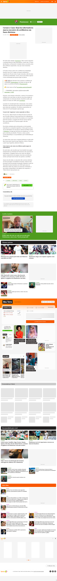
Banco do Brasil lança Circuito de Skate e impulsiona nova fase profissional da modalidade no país (46, 470)
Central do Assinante (45, 1)
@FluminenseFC (23, 84)
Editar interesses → (51, 307)
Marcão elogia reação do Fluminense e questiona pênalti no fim (17, 284)
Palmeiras (6, 131)
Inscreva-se (7, 330)
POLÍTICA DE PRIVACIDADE (39, 571)
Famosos (7, 512)
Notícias (7, 528)
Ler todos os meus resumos (40, 321)
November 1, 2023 (9, 92)
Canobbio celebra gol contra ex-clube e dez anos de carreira (18, 292)
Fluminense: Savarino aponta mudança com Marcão (16, 478)
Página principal (6, 1)
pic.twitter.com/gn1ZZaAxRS (24, 87)
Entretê (7, 504)
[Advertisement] (37, 293)
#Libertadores (14, 82)
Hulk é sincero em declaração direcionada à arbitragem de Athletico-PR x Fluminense (12, 461)
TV (34, 520)
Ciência (36, 528)
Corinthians (22, 100)
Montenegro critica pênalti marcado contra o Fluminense (45, 284)
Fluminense (24, 22)
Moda (7, 496)
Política (7, 488)
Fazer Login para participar (18, 198)
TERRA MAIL (37, 1)
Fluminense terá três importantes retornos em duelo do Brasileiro (41, 442)
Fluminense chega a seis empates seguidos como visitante (41, 257)
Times (39, 21)
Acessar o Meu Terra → (18, 301)
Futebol (20, 180)
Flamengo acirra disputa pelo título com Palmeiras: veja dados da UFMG (14, 257)
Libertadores (14, 180)
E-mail (52, 1)
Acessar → (10, 334)
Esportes (25, 180)
